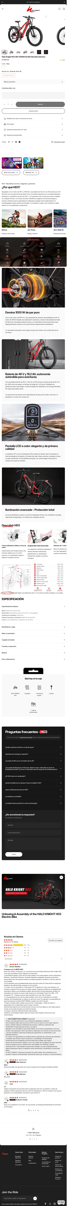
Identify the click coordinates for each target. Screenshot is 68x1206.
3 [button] (33, 1110)
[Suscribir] (35, 1198)
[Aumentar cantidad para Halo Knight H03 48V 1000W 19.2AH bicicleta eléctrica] (12, 104)
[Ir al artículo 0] (4, 52)
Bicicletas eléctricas (18, 1157)
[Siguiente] (64, 2)
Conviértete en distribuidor (46, 1162)
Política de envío (58, 1161)
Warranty (38, 1135)
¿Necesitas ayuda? (59, 142)
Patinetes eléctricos (18, 1161)
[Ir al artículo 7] (46, 52)
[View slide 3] (34, 1139)
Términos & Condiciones (59, 1169)
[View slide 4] (37, 1139)
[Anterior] (2, 2)
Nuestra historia (31, 1157)
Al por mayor (45, 1166)
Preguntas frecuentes (26, 737)
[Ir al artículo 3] (18, 52)
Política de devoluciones (59, 1165)
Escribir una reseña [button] (55, 940)
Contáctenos (32, 1163)
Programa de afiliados (45, 1158)
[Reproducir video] (33, 891)
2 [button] (31, 1110)
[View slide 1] (30, 1139)
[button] (61, 877)
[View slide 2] (32, 1139)
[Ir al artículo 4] (25, 52)
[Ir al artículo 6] (39, 52)
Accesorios (18, 1164)
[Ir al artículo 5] (32, 52)
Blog (30, 1160)
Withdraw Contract (58, 1178)
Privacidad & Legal (58, 1173)
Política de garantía (58, 1157)
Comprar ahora (33, 111)
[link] (14, 218)
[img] (14, 964)
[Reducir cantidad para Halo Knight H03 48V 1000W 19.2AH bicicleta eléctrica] (4, 104)
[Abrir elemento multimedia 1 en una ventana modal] (46, 16)
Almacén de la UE (9, 75)
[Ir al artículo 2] (11, 52)
